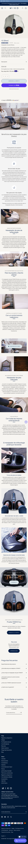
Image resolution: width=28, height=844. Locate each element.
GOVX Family (4, 783)
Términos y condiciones (7, 773)
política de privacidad (6, 771)
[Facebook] (2, 817)
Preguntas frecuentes (6, 750)
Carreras (3, 758)
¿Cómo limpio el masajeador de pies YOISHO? (12, 672)
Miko (5, 838)
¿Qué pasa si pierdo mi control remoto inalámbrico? (10, 677)
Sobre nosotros (5, 748)
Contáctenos (4, 763)
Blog (2, 752)
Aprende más (14, 650)
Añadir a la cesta (14, 632)
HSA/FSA (3, 781)
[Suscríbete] (20, 712)
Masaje (3, 740)
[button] (14, 100)
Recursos (3, 746)
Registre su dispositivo (6, 738)
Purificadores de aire (6, 742)
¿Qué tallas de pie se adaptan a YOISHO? (10, 668)
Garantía (3, 765)
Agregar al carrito (14, 81)
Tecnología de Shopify (11, 838)
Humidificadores (5, 744)
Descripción (4, 61)
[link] (7, 43)
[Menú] (2, 8)
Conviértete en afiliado (6, 777)
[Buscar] (5, 8)
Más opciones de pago (14, 88)
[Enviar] (26, 812)
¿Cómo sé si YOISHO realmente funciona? (11, 682)
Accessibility (4, 779)
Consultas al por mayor (6, 767)
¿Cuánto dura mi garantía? (7, 687)
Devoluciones (4, 760)
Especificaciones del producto (8, 664)
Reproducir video (15, 346)
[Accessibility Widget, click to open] (26, 422)
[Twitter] (11, 817)
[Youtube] (5, 817)
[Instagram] (8, 817)
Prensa (3, 769)
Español (3, 836)
